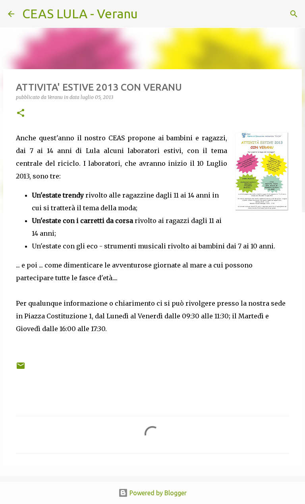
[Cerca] (149, 13)
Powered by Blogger (157, 492)
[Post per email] (20, 368)
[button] (20, 113)
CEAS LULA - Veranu (80, 13)
